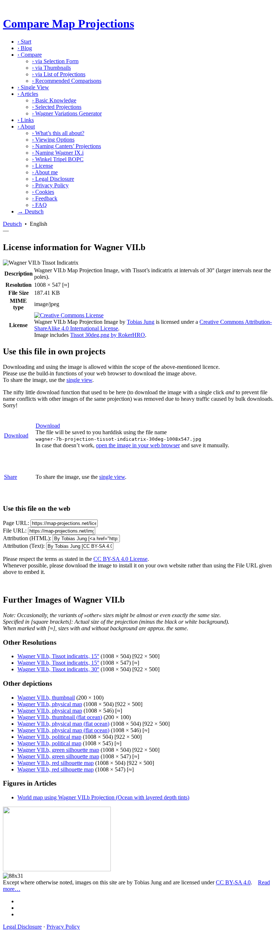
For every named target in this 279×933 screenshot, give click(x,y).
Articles (27, 94)
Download (16, 435)
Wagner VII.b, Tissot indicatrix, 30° (58, 669)
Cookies (43, 192)
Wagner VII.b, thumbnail (46, 697)
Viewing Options (53, 140)
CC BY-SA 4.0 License (120, 559)
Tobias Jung (140, 322)
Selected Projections (56, 107)
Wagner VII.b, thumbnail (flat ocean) (59, 717)
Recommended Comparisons (66, 81)
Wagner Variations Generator (67, 113)
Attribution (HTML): (27, 538)
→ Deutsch (30, 211)
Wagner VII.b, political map (49, 737)
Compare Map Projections (68, 23)
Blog (24, 48)
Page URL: (16, 523)
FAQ (39, 205)
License (42, 166)
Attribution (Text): (24, 546)
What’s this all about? (58, 133)
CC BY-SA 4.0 (233, 882)
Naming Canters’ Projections (66, 146)
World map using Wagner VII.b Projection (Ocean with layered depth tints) (103, 797)
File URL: (15, 530)
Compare (29, 55)
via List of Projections (58, 74)
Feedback (44, 198)
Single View (33, 87)
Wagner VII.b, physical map (49, 704)
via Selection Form (55, 61)
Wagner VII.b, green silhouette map (58, 750)
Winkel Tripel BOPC (58, 159)
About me (45, 172)
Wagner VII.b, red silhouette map (55, 763)
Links (25, 120)
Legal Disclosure (53, 179)
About (26, 126)
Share (10, 477)
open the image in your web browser (138, 445)
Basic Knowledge (54, 100)
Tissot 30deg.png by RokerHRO (107, 335)
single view (79, 380)
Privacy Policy (50, 185)
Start (24, 41)
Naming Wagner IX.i (58, 153)
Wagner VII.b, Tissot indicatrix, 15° (58, 656)
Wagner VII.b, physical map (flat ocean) (63, 724)
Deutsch (12, 224)
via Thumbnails (51, 68)
